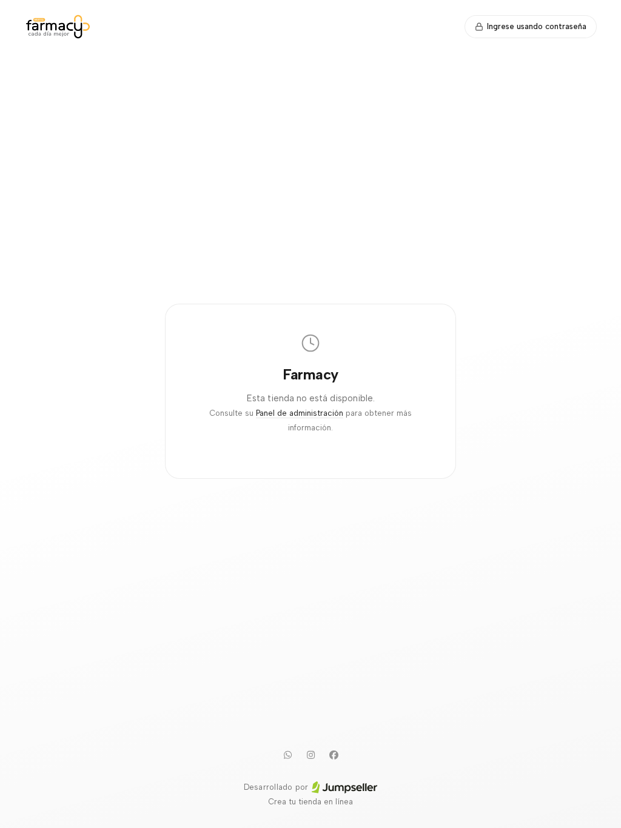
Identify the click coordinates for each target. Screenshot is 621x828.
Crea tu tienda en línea (310, 801)
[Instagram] (310, 755)
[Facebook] (333, 755)
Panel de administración (299, 413)
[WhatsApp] (287, 755)
